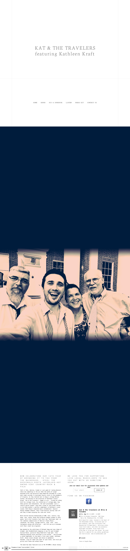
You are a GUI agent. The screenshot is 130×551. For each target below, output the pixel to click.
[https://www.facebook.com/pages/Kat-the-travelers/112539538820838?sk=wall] (89, 501)
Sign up (99, 490)
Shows (43, 103)
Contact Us (92, 103)
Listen (69, 103)
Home (35, 103)
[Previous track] (3, 548)
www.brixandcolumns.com (98, 533)
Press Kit (79, 103)
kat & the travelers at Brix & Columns (93, 511)
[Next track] (9, 548)
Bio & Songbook (55, 103)
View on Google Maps (85, 541)
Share (83, 538)
